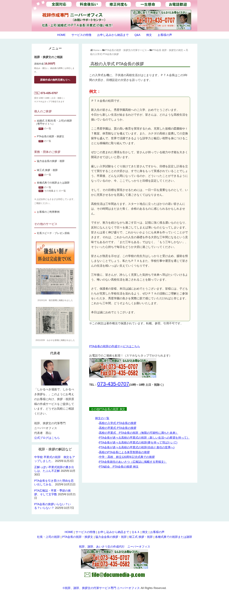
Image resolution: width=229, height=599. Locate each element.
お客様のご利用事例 (48, 211)
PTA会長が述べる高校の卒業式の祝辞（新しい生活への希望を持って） (144, 437)
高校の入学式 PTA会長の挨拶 (117, 423)
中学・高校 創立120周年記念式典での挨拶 (127, 457)
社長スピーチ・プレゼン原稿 (53, 233)
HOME (61, 35)
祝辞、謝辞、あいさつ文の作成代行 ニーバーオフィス (114, 546)
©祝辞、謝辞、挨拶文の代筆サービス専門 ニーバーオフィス (101, 588)
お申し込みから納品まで (113, 35)
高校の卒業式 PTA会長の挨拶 (117, 428)
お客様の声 (165, 35)
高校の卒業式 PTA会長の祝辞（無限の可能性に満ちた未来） (138, 432)
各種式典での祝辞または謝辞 (53, 182)
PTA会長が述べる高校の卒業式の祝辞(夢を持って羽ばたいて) (138, 442)
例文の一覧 (102, 418)
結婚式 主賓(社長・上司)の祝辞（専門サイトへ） (53, 122)
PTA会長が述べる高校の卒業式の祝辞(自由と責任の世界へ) (137, 447)
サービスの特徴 (81, 35)
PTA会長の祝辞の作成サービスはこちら (114, 346)
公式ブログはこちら (47, 437)
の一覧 (47, 128)
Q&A (137, 35)
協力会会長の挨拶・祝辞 (51, 161)
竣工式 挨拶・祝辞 (47, 170)
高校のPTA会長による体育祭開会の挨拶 (124, 452)
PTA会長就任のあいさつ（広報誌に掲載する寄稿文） (133, 461)
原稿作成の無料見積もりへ (55, 79)
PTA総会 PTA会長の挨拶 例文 (119, 466)
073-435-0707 (113, 384)
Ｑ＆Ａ (135, 532)
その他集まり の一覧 (55, 191)
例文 (149, 35)
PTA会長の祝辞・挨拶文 (50, 136)
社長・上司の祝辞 (48, 536)
